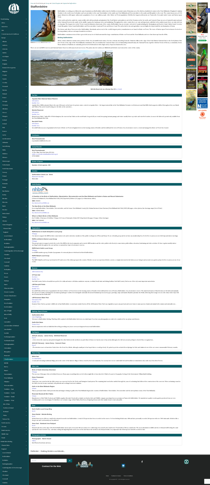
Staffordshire (72, 3)
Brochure (34, 277)
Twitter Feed (35, 324)
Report (34, 338)
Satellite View (36, 103)
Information (35, 101)
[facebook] (142, 461)
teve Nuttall (119, 89)
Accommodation (36, 358)
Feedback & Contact (116, 475)
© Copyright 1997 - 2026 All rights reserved (119, 479)
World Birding (40, 3)
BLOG (33, 411)
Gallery (34, 440)
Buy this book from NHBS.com (40, 203)
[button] (208, 10)
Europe (48, 3)
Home (32, 3)
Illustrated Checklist (38, 176)
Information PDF (36, 299)
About (107, 475)
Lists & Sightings (37, 317)
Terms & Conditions (128, 475)
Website (49, 42)
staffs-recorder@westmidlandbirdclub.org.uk (45, 154)
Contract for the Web (51, 466)
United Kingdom (56, 3)
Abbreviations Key (37, 272)
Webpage (34, 233)
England (65, 3)
